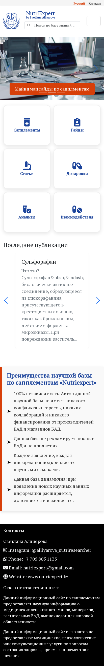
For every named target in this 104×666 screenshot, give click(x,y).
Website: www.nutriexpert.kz (38, 576)
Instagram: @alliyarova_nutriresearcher (49, 550)
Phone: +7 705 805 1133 (32, 559)
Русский (79, 3)
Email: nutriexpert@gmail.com (41, 568)
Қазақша (95, 3)
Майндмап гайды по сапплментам (52, 89)
